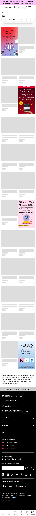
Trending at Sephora (26, 377)
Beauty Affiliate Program (20, 375)
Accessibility (22, 495)
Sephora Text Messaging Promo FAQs (19, 381)
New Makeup (15, 377)
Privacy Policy (5, 495)
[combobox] (20, 7)
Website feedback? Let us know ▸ (18, 389)
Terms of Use (13, 495)
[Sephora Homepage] (6, 7)
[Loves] (29, 7)
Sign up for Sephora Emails (10, 464)
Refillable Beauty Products (9, 383)
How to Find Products (20, 379)
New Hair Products (7, 379)
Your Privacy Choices (7, 497)
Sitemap (29, 495)
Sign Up (29, 468)
